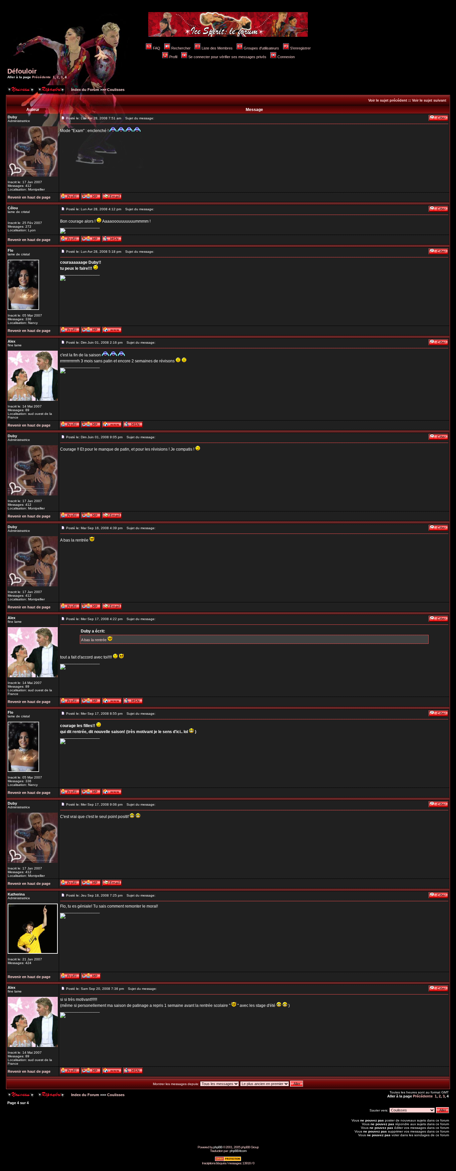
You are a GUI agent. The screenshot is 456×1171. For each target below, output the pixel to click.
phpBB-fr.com (238, 1151)
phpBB (217, 1147)
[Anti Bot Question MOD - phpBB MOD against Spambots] (228, 1160)
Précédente (41, 77)
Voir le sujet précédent (387, 100)
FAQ (156, 48)
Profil (173, 57)
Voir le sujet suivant (429, 100)
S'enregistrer (300, 48)
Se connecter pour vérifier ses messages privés (227, 57)
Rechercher (181, 48)
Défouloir (22, 71)
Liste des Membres (217, 48)
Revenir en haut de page (29, 197)
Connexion (286, 57)
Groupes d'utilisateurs (261, 48)
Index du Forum (84, 90)
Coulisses (116, 90)
